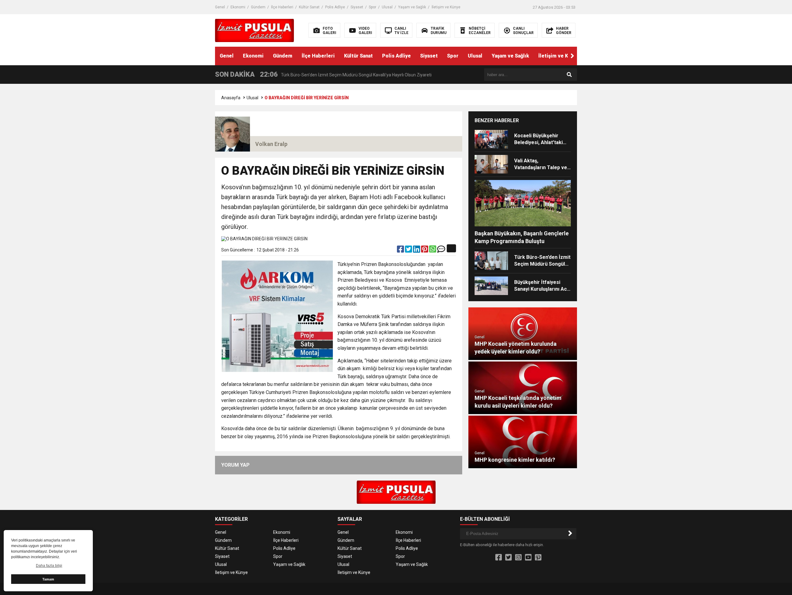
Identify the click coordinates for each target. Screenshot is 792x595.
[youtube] (528, 557)
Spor (372, 7)
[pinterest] (425, 250)
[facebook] (401, 250)
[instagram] (518, 557)
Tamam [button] (48, 579)
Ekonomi (237, 7)
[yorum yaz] (441, 250)
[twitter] (409, 250)
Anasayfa (230, 97)
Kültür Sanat (309, 7)
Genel (220, 7)
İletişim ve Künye (446, 7)
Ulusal (387, 7)
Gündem (258, 7)
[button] (572, 56)
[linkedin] (417, 250)
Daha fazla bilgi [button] (49, 565)
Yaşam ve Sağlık (412, 7)
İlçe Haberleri (282, 7)
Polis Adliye (335, 7)
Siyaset (357, 7)
